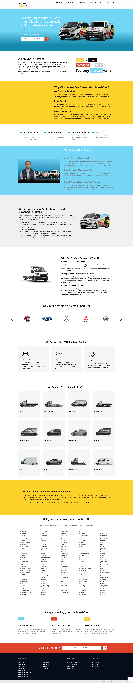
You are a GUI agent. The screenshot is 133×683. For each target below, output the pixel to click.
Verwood (23, 563)
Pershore (83, 548)
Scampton (83, 564)
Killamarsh (83, 594)
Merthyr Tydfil (64, 577)
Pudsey (102, 581)
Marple (82, 592)
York (62, 559)
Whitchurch (84, 581)
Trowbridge (64, 535)
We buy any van (59, 2)
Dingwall (102, 546)
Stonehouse (24, 576)
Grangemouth (25, 587)
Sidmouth (63, 550)
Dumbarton (103, 537)
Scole (101, 531)
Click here (20, 73)
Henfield (63, 557)
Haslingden (44, 535)
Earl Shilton (24, 574)
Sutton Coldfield (104, 539)
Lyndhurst (63, 579)
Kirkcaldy (63, 546)
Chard (62, 588)
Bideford (102, 550)
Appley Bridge (45, 533)
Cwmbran (24, 553)
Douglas (43, 544)
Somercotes (84, 572)
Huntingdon (44, 548)
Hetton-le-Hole (25, 590)
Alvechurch (24, 583)
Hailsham (83, 588)
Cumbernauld (104, 585)
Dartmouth (103, 563)
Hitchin (82, 557)
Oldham (83, 585)
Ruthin (102, 576)
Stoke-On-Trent (25, 568)
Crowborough (45, 555)
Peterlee (43, 592)
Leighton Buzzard (26, 570)
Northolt (102, 557)
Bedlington (103, 566)
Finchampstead (85, 553)
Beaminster (64, 542)
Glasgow (23, 544)
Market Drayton (104, 577)
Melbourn (63, 587)
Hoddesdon (103, 535)
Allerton (83, 576)
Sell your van (34, 29)
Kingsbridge (24, 561)
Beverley (43, 579)
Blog (101, 2)
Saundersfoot (104, 559)
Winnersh (24, 566)
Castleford (24, 579)
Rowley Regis (104, 533)
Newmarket (103, 548)
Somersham (64, 585)
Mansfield (83, 542)
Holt (82, 550)
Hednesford (44, 531)
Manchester (24, 546)
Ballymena (64, 555)
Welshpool (83, 540)
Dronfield (83, 555)
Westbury (83, 570)
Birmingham (24, 551)
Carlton (63, 574)
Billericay (83, 533)
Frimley (23, 585)
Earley (43, 570)
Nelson (43, 553)
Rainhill (43, 572)
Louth (82, 561)
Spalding (63, 533)
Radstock (63, 570)
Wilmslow (24, 565)
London (23, 550)
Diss (42, 581)
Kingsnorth (44, 546)
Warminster (44, 583)
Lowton (63, 561)
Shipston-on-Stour (46, 587)
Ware (62, 544)
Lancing (63, 548)
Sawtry (23, 555)
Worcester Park (65, 563)
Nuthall (23, 589)
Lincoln (63, 594)
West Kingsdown (104, 588)
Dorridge (23, 577)
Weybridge (83, 551)
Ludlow (23, 559)
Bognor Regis (64, 590)
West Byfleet (103, 587)
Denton (63, 551)
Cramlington (44, 539)
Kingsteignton (64, 531)
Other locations (104, 594)
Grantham (83, 544)
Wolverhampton (25, 542)
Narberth (63, 540)
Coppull (102, 583)
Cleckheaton (64, 566)
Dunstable (44, 561)
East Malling (84, 579)
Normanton (64, 568)
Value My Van (81, 2)
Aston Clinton (84, 587)
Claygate (83, 563)
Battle (42, 564)
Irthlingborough (45, 585)
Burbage (63, 581)
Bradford (23, 533)
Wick (82, 546)
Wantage (102, 590)
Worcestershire (45, 563)
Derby (23, 535)
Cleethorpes (44, 566)
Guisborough (103, 561)
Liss (82, 566)
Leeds (23, 537)
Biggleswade (44, 559)
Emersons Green (26, 592)
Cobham (102, 553)
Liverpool (23, 540)
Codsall (43, 551)
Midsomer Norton (45, 576)
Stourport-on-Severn (105, 564)
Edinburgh (24, 539)
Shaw (62, 539)
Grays (102, 542)
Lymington (83, 574)
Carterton (43, 590)
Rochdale (83, 531)
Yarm (62, 537)
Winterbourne (44, 588)
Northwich (103, 592)
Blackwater (103, 570)
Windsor (83, 537)
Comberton (103, 579)
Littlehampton (84, 539)
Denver (23, 557)
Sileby (62, 564)
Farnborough (64, 553)
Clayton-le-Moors (65, 592)
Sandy (43, 537)
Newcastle (24, 531)
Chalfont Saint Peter (105, 572)
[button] (13, 319)
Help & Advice (110, 2)
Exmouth (43, 540)
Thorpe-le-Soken (45, 557)
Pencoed (43, 550)
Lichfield (102, 568)
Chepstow (63, 583)
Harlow (63, 576)
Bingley (83, 577)
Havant (43, 577)
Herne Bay (83, 590)
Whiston (102, 574)
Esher (102, 544)
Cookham (24, 594)
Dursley (102, 551)
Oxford (23, 548)
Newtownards (84, 535)
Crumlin (63, 572)
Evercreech (84, 583)
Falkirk (102, 555)
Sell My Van (70, 2)
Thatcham (44, 568)
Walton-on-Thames (86, 568)
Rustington (83, 559)
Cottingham (24, 581)
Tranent (43, 594)
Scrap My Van (92, 2)
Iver (42, 542)
